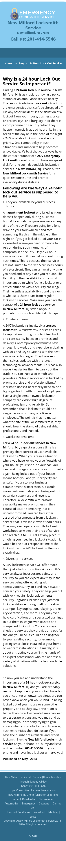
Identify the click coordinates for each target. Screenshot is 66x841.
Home (8, 63)
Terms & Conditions (18, 812)
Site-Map (53, 812)
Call (34, 835)
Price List (39, 812)
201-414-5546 (41, 39)
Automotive (12, 803)
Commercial (46, 799)
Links (33, 816)
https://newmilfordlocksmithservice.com (33, 790)
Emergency (28, 803)
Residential (28, 799)
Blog (21, 63)
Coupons (44, 803)
